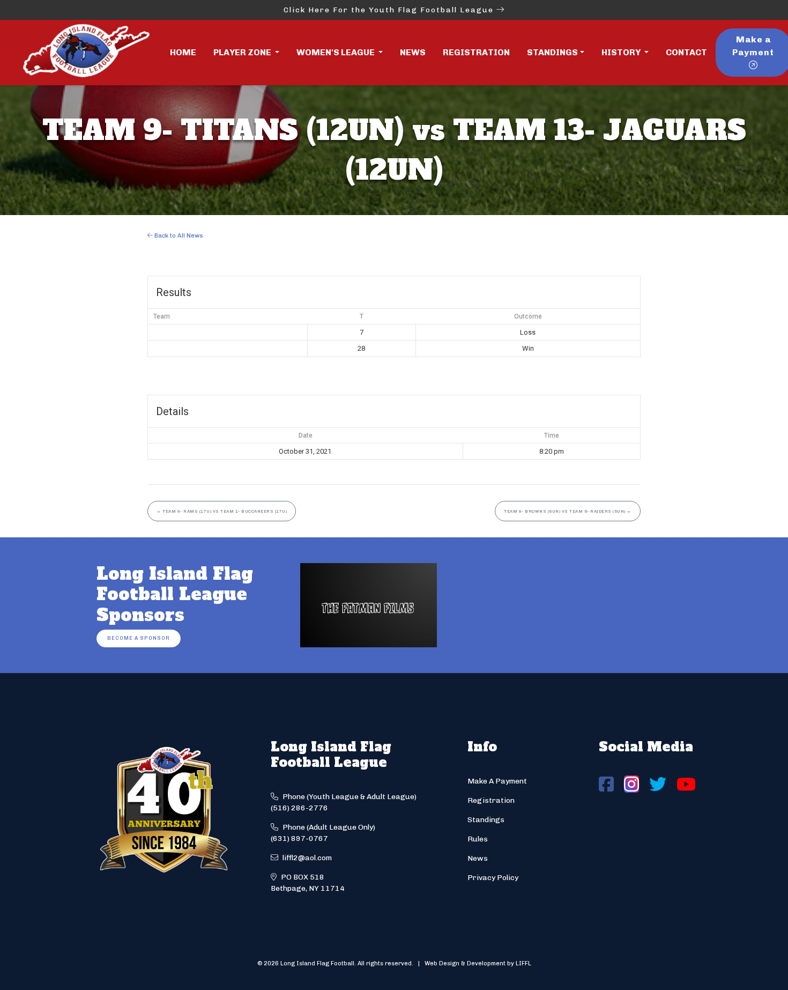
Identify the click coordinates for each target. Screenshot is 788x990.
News (413, 52)
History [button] (621, 52)
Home (183, 52)
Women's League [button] (336, 52)
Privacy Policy (492, 877)
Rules (477, 839)
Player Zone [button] (243, 52)
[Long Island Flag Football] (86, 52)
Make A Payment (497, 781)
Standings (552, 52)
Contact (686, 52)
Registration (476, 52)
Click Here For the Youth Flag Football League (390, 9)
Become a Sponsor (138, 638)
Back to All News (178, 235)
